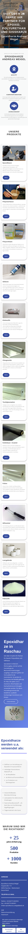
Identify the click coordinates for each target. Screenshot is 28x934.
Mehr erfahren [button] (6, 923)
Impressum (4, 914)
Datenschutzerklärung (8, 912)
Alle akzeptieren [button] (21, 930)
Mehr (6, 177)
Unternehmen (11, 701)
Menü (23, 14)
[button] (3, 926)
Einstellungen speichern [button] (9, 930)
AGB (2, 910)
